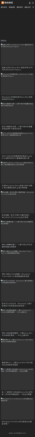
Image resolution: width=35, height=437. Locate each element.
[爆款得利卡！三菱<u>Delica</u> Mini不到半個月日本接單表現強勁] (17, 350)
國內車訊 (4, 7)
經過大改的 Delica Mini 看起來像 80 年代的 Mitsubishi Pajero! (17, 68)
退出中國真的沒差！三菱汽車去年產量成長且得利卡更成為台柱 (17, 127)
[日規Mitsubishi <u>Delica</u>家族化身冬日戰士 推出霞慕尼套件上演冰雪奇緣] (17, 173)
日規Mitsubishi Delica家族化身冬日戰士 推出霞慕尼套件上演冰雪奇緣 (17, 186)
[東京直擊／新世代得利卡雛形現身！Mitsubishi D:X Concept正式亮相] (17, 202)
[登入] (29, 3)
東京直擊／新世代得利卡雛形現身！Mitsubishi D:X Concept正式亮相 (16, 216)
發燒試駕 (12, 7)
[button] (32, 2)
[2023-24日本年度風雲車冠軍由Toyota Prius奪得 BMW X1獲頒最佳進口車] (17, 143)
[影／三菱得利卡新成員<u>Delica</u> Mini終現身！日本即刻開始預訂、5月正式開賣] (17, 379)
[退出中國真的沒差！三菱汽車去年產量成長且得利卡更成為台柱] (17, 114)
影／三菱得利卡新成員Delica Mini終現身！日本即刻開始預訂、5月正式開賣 (17, 393)
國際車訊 (20, 7)
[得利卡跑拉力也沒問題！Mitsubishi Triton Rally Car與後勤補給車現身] (17, 261)
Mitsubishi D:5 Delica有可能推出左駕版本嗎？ (17, 422)
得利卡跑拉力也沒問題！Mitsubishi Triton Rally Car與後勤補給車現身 (16, 275)
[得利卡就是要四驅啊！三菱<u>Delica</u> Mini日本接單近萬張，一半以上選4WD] (17, 320)
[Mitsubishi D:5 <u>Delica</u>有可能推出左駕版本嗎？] (17, 409)
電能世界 (28, 7)
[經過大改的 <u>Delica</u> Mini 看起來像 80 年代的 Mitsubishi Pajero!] (17, 55)
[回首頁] (8, 2)
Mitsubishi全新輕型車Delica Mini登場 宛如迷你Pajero (17, 98)
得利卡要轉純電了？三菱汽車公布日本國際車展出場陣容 (17, 245)
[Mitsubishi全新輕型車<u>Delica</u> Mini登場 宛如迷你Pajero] (17, 84)
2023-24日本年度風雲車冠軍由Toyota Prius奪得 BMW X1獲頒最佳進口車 (17, 157)
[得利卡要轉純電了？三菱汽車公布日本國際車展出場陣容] (17, 232)
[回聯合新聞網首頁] (2, 2)
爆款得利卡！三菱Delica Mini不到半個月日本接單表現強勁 (17, 363)
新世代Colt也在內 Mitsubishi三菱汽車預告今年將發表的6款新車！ (17, 304)
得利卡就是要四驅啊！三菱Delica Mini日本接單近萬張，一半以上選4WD (17, 334)
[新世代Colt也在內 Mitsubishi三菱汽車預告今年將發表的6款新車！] (17, 291)
